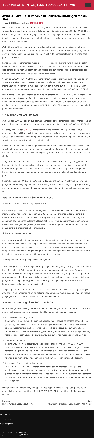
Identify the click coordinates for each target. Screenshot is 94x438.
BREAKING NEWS (36, 23)
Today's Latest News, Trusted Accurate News (39, 5)
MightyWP (25, 435)
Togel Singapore (6, 424)
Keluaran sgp (5, 419)
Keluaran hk (5, 415)
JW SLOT (28, 130)
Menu (88, 5)
